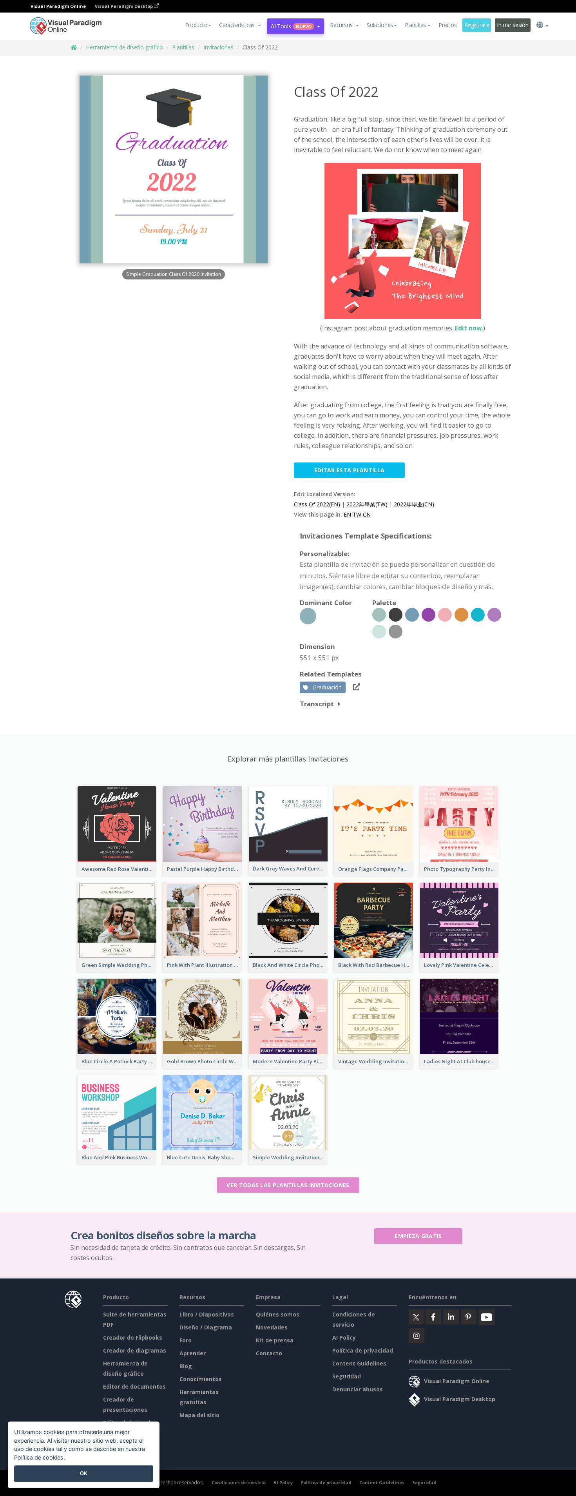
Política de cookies (38, 1457)
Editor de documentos (134, 1386)
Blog (185, 1366)
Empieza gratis (418, 1236)
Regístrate (476, 25)
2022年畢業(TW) (367, 504)
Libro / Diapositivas (206, 1314)
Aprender (192, 1353)
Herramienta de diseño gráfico (124, 47)
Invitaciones (218, 47)
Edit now (468, 328)
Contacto (269, 1353)
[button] (240, 25)
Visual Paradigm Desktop (124, 6)
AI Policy (344, 1337)
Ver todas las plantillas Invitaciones (287, 1185)
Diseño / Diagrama (205, 1327)
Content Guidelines (359, 1363)
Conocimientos (200, 1379)
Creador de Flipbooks (132, 1337)
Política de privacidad (362, 1350)
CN (367, 514)
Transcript (317, 703)
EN (347, 514)
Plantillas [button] (415, 25)
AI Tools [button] (291, 26)
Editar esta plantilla (349, 470)
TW (357, 514)
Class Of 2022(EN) (317, 504)
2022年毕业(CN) (414, 504)
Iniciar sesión (512, 25)
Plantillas (183, 47)
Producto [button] (196, 25)
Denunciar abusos (357, 1389)
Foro (185, 1340)
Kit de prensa (274, 1340)
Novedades (272, 1327)
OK (83, 1473)
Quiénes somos (277, 1314)
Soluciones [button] (380, 25)
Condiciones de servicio (239, 1482)
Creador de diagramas (134, 1350)
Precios (447, 25)
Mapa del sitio (199, 1415)
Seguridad (346, 1376)
